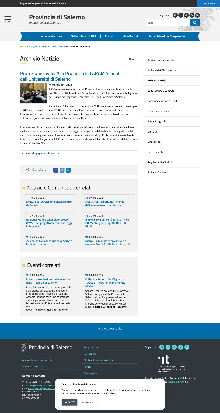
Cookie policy (90, 373)
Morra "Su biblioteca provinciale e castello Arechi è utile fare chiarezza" (108, 243)
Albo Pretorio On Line (33, 366)
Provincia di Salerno (57, 17)
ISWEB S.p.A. (175, 381)
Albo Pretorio (131, 36)
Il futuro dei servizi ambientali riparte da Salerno (49, 203)
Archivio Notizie (53, 46)
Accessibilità (90, 354)
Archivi (41, 46)
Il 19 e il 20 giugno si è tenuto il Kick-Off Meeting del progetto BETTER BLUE (107, 223)
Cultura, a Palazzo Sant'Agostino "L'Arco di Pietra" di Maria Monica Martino (105, 282)
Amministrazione (51, 36)
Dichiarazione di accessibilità (98, 360)
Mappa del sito (91, 347)
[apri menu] (7, 18)
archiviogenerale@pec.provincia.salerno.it (44, 385)
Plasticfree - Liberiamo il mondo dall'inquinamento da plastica (104, 203)
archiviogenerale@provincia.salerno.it (44, 388)
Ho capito (69, 402)
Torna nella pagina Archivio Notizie (42, 153)
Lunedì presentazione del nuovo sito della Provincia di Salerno (48, 281)
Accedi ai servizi (208, 3)
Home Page (30, 46)
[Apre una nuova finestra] (55, 170)
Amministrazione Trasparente (166, 36)
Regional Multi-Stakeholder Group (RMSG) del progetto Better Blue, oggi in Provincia (49, 223)
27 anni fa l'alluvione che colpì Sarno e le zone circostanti (49, 243)
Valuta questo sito (111, 328)
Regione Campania (31, 3)
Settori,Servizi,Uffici (83, 36)
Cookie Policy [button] (89, 402)
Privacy (87, 366)
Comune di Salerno (55, 3)
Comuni (109, 36)
